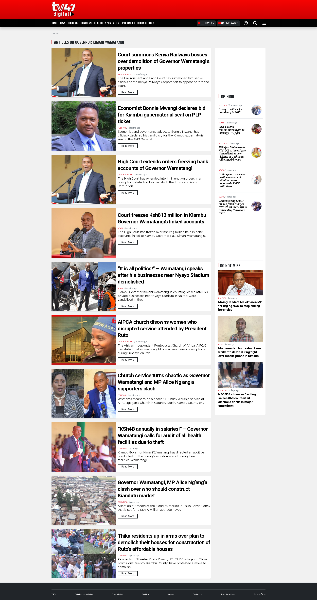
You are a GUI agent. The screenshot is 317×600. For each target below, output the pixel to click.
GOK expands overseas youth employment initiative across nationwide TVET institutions (232, 180)
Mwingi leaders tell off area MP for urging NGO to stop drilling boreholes (240, 306)
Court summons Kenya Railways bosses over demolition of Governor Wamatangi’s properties (164, 61)
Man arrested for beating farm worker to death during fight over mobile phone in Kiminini (239, 352)
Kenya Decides (145, 23)
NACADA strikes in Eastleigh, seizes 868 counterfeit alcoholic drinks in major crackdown (238, 400)
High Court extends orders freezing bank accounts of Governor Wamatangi (163, 164)
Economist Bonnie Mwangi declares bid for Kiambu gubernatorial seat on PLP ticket (161, 114)
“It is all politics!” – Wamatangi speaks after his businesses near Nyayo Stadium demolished (163, 275)
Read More (127, 92)
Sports (109, 23)
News (62, 23)
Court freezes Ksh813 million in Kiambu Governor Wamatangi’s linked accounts (162, 218)
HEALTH (98, 23)
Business (86, 23)
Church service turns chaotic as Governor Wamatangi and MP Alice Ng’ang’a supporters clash (164, 382)
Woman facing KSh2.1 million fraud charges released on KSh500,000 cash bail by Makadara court (233, 207)
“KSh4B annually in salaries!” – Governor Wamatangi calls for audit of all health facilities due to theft (163, 435)
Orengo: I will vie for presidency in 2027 (230, 111)
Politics (73, 23)
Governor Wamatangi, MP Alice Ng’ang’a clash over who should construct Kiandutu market (162, 489)
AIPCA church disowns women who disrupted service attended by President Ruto (162, 328)
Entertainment (125, 23)
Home (54, 23)
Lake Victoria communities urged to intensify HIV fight (231, 129)
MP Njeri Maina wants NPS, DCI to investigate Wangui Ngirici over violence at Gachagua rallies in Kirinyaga (232, 153)
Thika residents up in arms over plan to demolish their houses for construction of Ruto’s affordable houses (164, 542)
